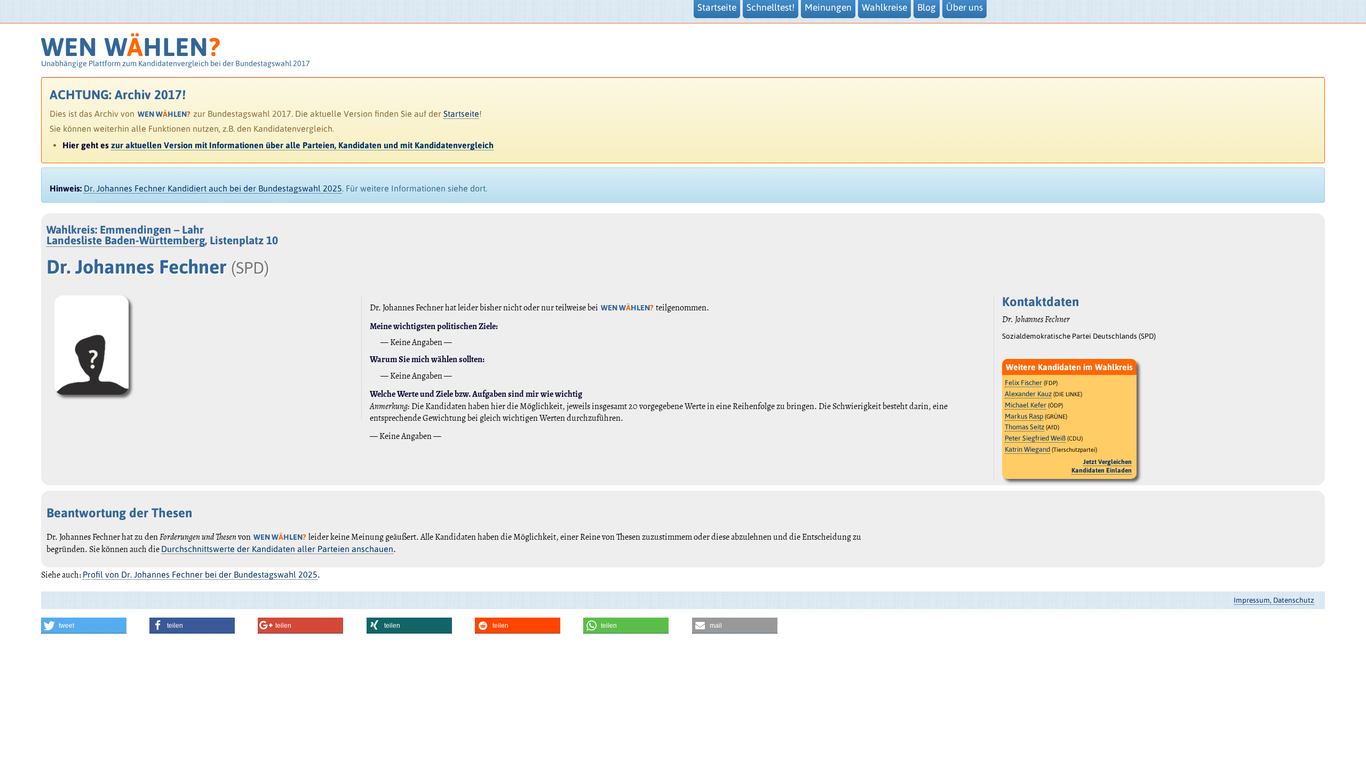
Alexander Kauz (1028, 394)
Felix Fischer (1023, 383)
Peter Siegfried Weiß (1035, 438)
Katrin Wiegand (1027, 449)
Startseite (461, 113)
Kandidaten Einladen (1101, 470)
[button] (83, 626)
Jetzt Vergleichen (1107, 462)
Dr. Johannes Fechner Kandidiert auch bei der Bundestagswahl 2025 (213, 188)
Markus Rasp (1024, 416)
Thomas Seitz (1024, 427)
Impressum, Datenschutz (1274, 600)
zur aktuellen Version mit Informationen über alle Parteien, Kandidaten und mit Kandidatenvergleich (302, 145)
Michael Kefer (1025, 405)
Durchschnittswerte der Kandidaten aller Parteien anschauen (277, 549)
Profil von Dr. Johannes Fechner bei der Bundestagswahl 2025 (200, 574)
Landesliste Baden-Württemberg (125, 240)
